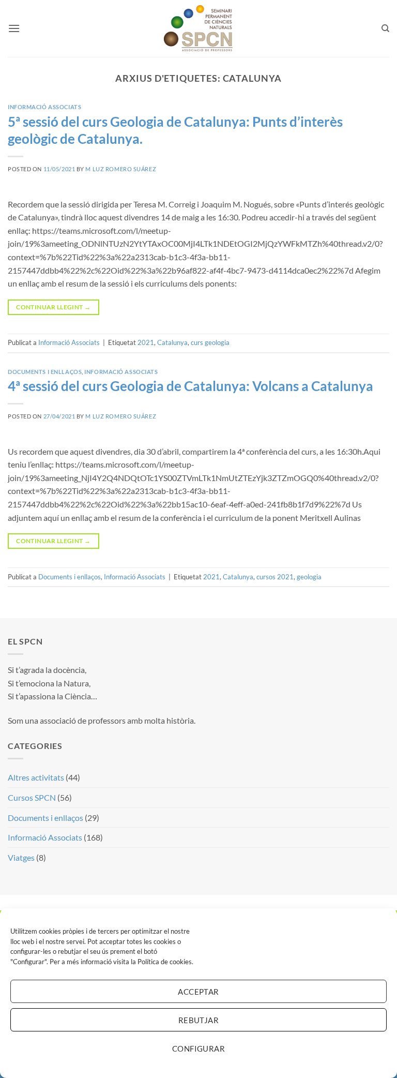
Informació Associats (44, 106)
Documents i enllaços (45, 371)
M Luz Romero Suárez (120, 169)
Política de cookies (165, 961)
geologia (309, 577)
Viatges (21, 857)
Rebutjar (198, 1020)
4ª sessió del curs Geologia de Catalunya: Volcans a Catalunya (190, 386)
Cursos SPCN (32, 797)
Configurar (198, 1048)
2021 (146, 342)
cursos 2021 (275, 577)
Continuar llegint (53, 307)
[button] (14, 28)
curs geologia (210, 342)
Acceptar (198, 991)
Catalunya (172, 342)
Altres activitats (36, 777)
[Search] (385, 28)
